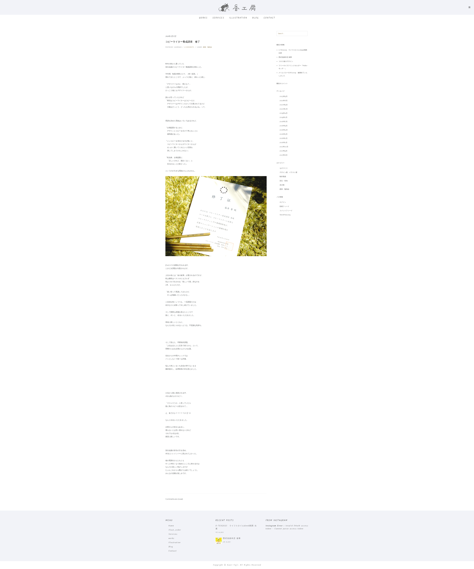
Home (171, 525)
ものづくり (284, 168)
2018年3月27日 (170, 36)
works (203, 18)
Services (218, 18)
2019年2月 (283, 117)
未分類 (282, 185)
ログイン (283, 202)
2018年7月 (283, 121)
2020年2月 (284, 109)
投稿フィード (284, 206)
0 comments (189, 47)
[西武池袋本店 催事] (219, 541)
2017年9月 (283, 151)
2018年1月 (283, 142)
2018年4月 (284, 130)
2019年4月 (283, 113)
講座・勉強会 (207, 47)
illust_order (174, 530)
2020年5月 (284, 105)
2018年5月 (283, 126)
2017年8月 (283, 155)
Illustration (238, 18)
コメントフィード (286, 210)
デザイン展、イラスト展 (288, 172)
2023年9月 (283, 96)
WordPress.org (285, 215)
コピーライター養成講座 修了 (182, 41)
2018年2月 (283, 138)
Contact (269, 18)
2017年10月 (284, 147)
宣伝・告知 (284, 181)
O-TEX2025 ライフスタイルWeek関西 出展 (236, 527)
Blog (255, 18)
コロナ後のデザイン (286, 61)
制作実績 (283, 176)
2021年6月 (283, 100)
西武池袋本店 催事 (285, 57)
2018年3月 (283, 134)
